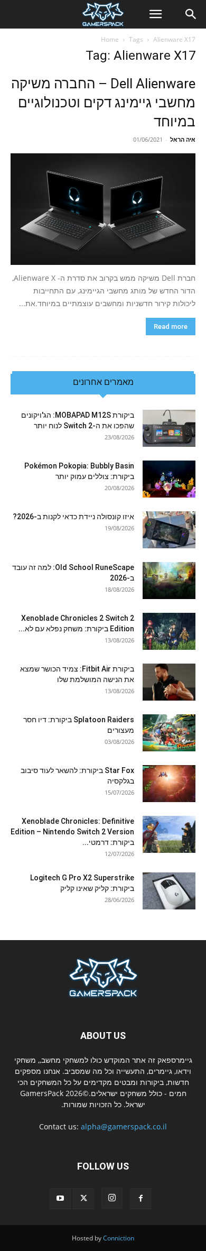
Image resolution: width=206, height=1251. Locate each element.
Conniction (118, 1238)
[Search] (191, 14)
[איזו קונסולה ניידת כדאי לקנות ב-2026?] (169, 529)
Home (110, 39)
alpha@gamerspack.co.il (124, 1126)
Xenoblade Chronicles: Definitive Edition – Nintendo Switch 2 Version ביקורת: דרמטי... (72, 832)
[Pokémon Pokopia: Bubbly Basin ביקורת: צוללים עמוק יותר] (169, 479)
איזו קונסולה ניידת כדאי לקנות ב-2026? (73, 516)
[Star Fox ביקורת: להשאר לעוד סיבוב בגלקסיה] (169, 783)
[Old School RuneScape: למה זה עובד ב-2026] (169, 580)
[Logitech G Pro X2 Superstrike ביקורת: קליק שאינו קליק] (169, 890)
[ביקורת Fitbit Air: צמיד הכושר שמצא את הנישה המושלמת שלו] (169, 682)
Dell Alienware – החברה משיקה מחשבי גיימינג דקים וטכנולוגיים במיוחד (103, 103)
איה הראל (182, 139)
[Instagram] (112, 1198)
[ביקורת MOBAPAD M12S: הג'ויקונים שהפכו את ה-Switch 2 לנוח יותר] (169, 428)
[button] (155, 14)
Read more (171, 326)
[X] (83, 1198)
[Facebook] (140, 1198)
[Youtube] (60, 1198)
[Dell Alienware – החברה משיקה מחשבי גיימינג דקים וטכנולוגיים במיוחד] (103, 209)
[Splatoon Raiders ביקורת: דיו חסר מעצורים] (169, 732)
